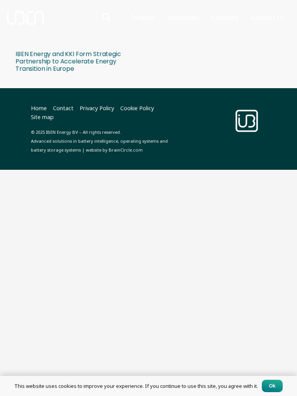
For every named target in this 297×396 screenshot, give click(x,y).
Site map (42, 117)
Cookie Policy (137, 108)
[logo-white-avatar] (246, 121)
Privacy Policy (97, 108)
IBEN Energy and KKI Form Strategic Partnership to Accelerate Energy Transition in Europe (68, 61)
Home (39, 108)
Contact (63, 108)
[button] (106, 17)
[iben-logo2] (25, 17)
